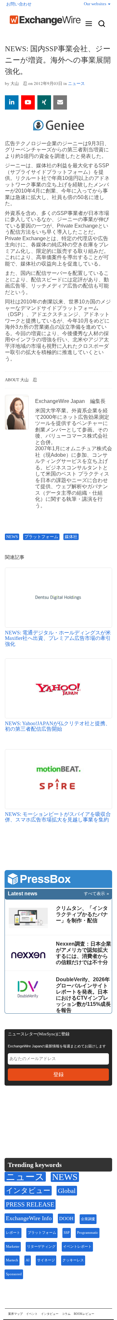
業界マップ (15, 1313)
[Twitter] (26, 1110)
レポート (13, 1232)
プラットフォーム (41, 536)
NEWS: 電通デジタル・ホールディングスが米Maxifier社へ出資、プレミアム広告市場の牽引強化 (58, 638)
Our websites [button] (95, 3)
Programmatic (87, 1232)
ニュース (76, 83)
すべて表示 (94, 893)
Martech (12, 1260)
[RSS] (73, 1111)
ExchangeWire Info (29, 1218)
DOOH (66, 1218)
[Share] (12, 102)
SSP (67, 1232)
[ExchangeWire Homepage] (45, 20)
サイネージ (46, 1260)
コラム (66, 1313)
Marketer (13, 1246)
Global (67, 1190)
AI (28, 1260)
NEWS (12, 536)
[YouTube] (28, 102)
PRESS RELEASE (30, 1204)
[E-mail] (60, 102)
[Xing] (44, 102)
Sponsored (14, 1274)
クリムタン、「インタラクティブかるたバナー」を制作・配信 (82, 914)
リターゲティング (41, 1246)
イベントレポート (77, 1246)
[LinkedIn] (57, 1111)
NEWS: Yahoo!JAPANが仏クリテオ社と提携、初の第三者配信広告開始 (57, 726)
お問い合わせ (19, 4)
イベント (32, 1313)
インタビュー (28, 1190)
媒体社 (71, 536)
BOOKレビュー (84, 1313)
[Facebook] (42, 1111)
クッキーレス (73, 1260)
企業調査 (88, 1219)
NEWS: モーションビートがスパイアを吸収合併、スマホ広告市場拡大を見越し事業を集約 (58, 817)
